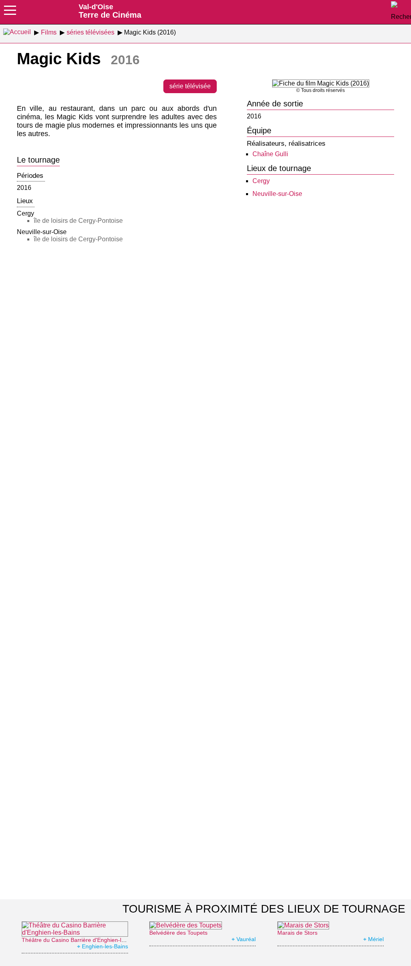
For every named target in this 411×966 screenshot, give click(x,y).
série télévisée (190, 86)
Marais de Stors (297, 932)
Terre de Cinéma (110, 11)
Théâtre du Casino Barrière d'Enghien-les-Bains (82, 940)
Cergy (261, 180)
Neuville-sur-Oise (277, 193)
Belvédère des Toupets (178, 932)
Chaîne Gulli (270, 154)
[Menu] (10, 13)
